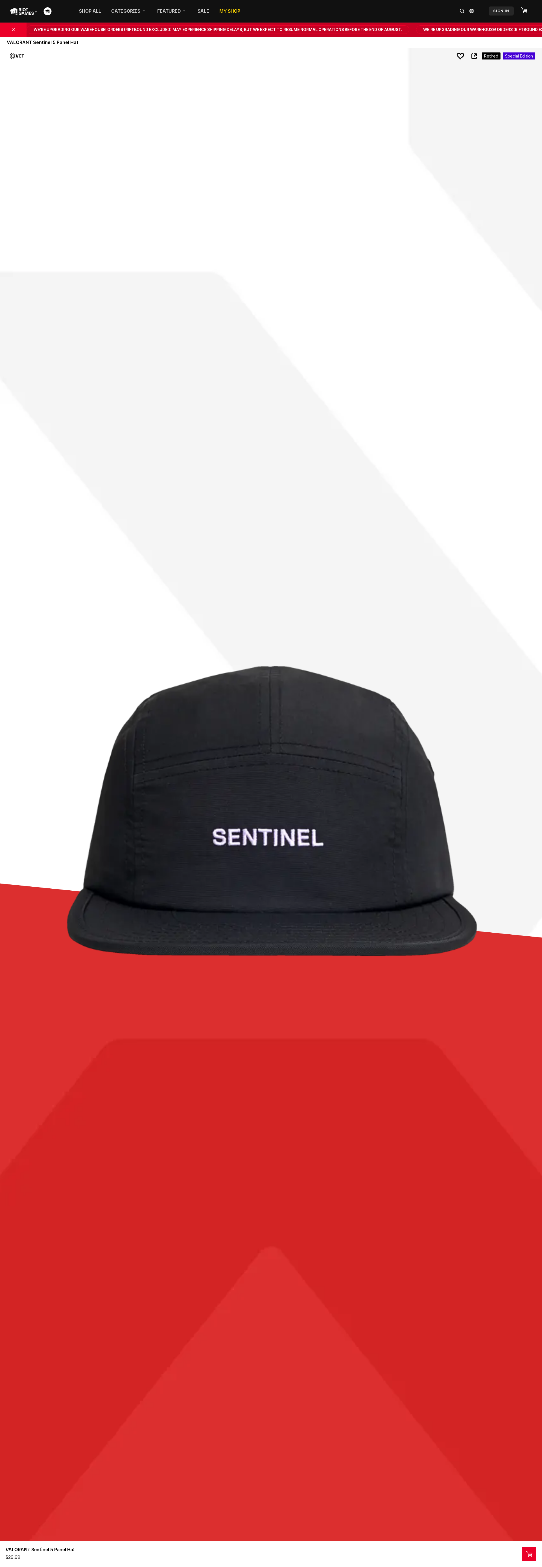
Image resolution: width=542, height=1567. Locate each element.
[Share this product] (474, 56)
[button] (527, 10)
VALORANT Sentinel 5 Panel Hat (40, 1549)
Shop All (90, 11)
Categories (125, 11)
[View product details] (529, 1554)
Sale (203, 11)
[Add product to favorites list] (460, 56)
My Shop (229, 11)
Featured (169, 11)
